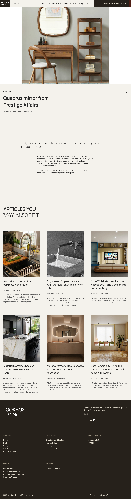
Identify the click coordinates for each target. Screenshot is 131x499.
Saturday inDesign (95, 440)
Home (5, 440)
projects (45, 4)
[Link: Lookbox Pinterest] (90, 4)
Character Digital (53, 468)
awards (76, 4)
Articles (6, 449)
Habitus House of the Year (13, 474)
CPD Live (92, 443)
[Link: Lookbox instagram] (82, 4)
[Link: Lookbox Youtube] (88, 4)
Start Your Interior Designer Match (112, 4)
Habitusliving (51, 443)
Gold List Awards (10, 477)
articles (66, 4)
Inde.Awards (8, 468)
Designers (7, 446)
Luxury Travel (51, 449)
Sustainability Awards (12, 471)
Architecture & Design (55, 440)
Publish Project (9, 452)
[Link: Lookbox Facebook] (85, 4)
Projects (6, 443)
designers (55, 4)
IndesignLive (51, 446)
